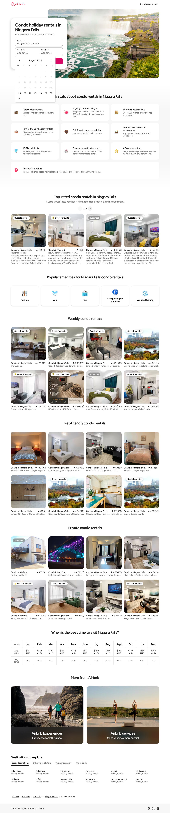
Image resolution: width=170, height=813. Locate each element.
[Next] (90, 208)
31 (20, 98)
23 (51, 87)
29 (46, 93)
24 (20, 93)
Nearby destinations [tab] (20, 763)
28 (41, 93)
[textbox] (27, 52)
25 (25, 93)
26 (30, 93)
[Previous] (80, 208)
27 (35, 93)
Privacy (33, 808)
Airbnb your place (149, 4)
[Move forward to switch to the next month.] (51, 60)
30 (51, 93)
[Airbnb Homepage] (17, 4)
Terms (41, 808)
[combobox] (39, 43)
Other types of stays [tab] (42, 763)
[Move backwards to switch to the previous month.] (20, 60)
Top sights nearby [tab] (63, 763)
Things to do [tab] (81, 763)
